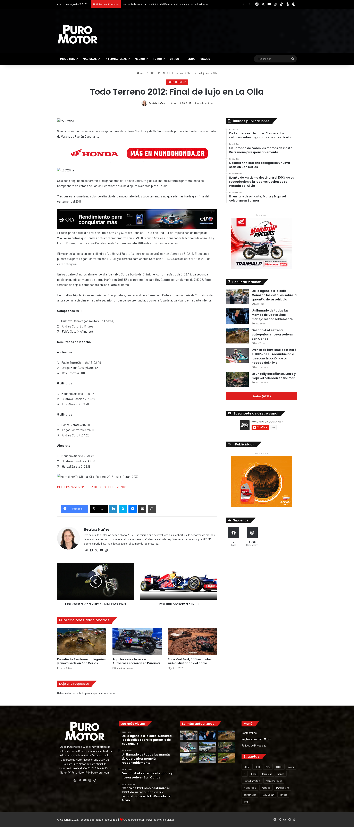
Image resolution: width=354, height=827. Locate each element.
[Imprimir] (152, 509)
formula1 (267, 773)
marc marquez (274, 780)
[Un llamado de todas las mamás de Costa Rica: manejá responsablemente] (237, 316)
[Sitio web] (86, 550)
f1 (244, 773)
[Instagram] (106, 550)
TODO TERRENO (157, 73)
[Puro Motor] (77, 34)
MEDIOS (140, 58)
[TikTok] (94, 780)
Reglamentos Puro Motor (256, 739)
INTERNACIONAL (116, 58)
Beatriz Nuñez (157, 103)
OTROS (174, 58)
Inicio (142, 73)
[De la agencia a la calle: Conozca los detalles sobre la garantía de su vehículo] (237, 296)
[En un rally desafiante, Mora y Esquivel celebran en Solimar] (237, 379)
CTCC (279, 766)
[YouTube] (101, 550)
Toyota (283, 794)
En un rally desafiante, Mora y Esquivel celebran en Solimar (274, 376)
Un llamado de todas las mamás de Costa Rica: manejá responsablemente (272, 314)
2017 (268, 766)
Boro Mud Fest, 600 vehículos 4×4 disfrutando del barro (190, 661)
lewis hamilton (252, 780)
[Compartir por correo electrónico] (142, 509)
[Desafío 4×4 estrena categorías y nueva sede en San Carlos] (81, 641)
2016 (257, 766)
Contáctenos (249, 732)
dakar (291, 766)
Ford (253, 773)
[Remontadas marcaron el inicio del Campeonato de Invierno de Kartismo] (208, 758)
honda (280, 773)
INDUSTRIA (67, 58)
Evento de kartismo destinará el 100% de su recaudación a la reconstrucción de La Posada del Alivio (274, 356)
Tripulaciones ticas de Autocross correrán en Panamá (136, 661)
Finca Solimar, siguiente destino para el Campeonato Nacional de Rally (164, 4)
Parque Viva (282, 787)
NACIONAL (90, 58)
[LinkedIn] (113, 509)
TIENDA (190, 58)
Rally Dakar (268, 794)
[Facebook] (91, 550)
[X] (96, 550)
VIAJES (205, 58)
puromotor (250, 794)
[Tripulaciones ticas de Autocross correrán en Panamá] (137, 641)
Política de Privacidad (254, 745)
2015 (246, 766)
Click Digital (167, 819)
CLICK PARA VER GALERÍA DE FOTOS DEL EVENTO (91, 487)
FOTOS (157, 58)
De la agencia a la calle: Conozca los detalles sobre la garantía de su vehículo (274, 295)
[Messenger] (132, 509)
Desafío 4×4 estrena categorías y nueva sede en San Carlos (81, 661)
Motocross (250, 787)
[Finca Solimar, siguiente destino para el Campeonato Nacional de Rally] (226, 758)
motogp (266, 787)
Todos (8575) (262, 396)
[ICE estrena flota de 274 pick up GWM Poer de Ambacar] (208, 747)
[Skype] (123, 509)
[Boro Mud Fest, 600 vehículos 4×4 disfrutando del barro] (192, 641)
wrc (246, 801)
